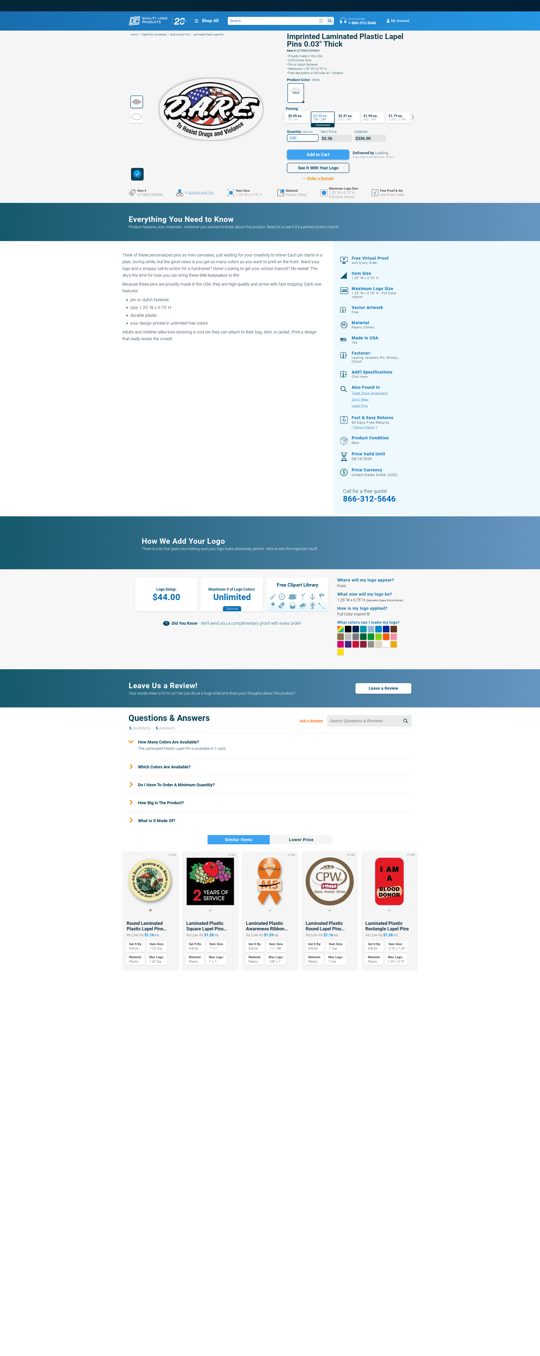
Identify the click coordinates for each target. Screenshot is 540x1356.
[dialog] (137, 174)
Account (400, 21)
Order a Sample (320, 178)
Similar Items (238, 839)
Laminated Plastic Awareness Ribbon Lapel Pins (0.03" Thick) (265, 926)
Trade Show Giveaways (154, 34)
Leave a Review (383, 688)
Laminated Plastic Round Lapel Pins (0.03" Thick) (324, 926)
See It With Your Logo (318, 167)
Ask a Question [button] (311, 721)
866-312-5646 (369, 499)
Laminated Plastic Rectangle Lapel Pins (387, 926)
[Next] (409, 117)
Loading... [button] (383, 153)
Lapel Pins (360, 406)
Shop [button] (210, 20)
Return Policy (364, 427)
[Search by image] (321, 21)
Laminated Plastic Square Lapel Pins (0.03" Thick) (205, 926)
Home (134, 34)
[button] (296, 93)
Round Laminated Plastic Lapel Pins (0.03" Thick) (145, 926)
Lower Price (301, 839)
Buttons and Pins (180, 34)
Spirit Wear (360, 399)
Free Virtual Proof (370, 260)
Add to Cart (318, 154)
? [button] (368, 614)
